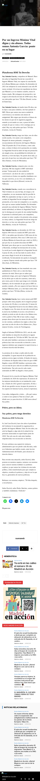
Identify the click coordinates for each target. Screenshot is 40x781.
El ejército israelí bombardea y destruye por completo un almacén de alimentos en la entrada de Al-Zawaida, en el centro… (25, 637)
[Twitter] (25, 779)
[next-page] (7, 576)
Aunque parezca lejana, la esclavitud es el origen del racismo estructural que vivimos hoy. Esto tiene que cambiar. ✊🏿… (24, 681)
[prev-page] (3, 576)
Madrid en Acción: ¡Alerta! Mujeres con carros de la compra (24, 667)
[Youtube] (36, 24)
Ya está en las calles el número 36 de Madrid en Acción (25, 566)
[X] (32, 24)
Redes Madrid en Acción (21, 630)
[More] (31, 548)
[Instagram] (29, 24)
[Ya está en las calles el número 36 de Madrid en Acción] (7, 564)
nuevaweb (8, 54)
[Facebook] (25, 24)
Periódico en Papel (17, 58)
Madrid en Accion (18, 643)
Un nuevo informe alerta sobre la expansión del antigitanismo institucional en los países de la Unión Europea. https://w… (26, 718)
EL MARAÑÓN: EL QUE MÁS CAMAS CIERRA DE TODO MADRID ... (24, 694)
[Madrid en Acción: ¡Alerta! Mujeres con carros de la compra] (7, 666)
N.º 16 (23, 523)
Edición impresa (14, 523)
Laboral (5, 58)
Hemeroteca (18, 560)
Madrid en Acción (18, 572)
